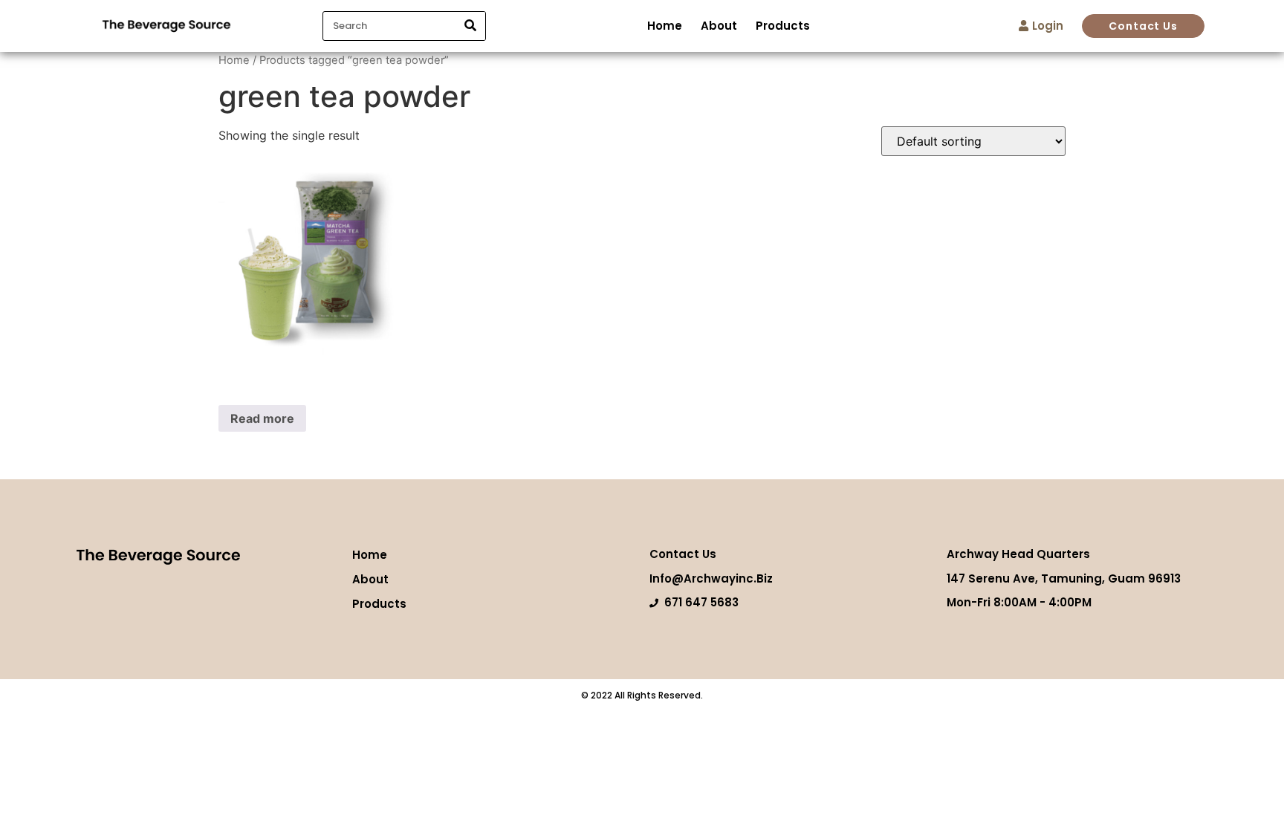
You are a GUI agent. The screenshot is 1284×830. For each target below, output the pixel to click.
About (719, 25)
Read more (262, 418)
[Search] (470, 26)
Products (783, 25)
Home (664, 25)
